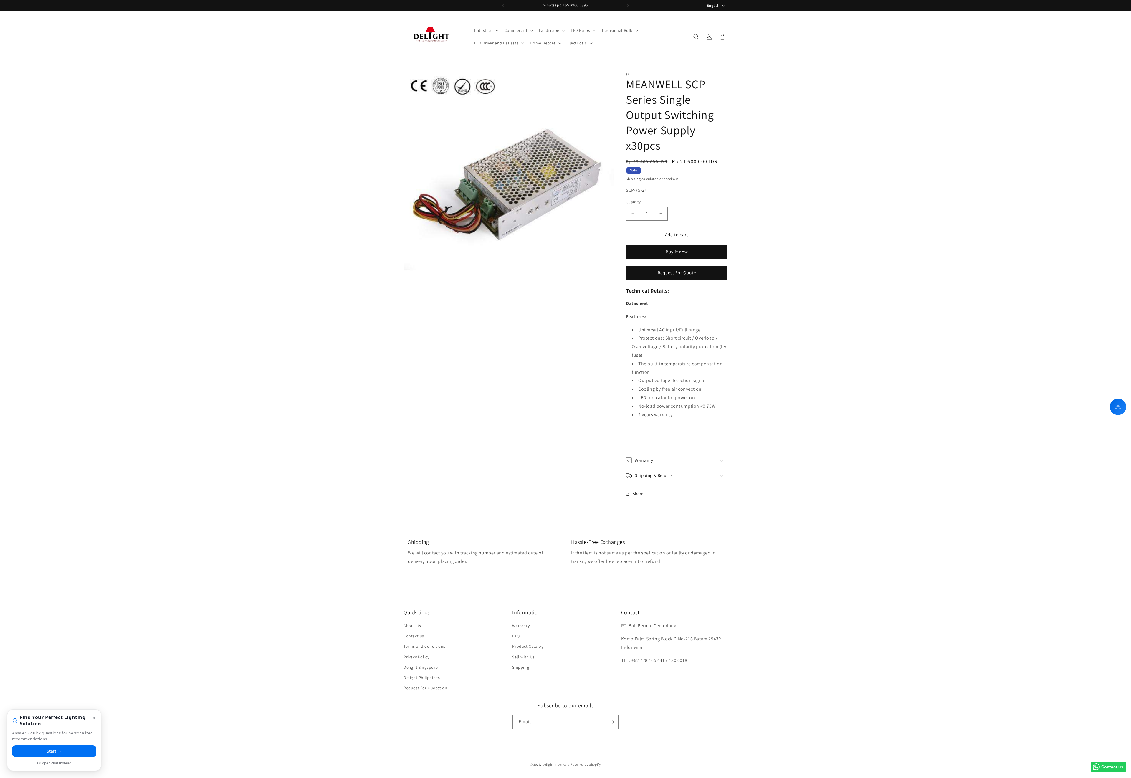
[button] (486, 30)
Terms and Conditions (424, 646)
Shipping (633, 178)
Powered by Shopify (586, 764)
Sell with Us (523, 657)
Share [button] (638, 493)
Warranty (521, 625)
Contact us (414, 636)
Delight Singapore (421, 667)
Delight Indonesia (556, 764)
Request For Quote (677, 272)
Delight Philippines (422, 677)
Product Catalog (527, 646)
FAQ (516, 636)
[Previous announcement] (502, 5)
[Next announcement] (628, 5)
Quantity (633, 201)
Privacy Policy (416, 657)
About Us (412, 625)
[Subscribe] (611, 722)
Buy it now (677, 252)
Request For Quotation (425, 688)
